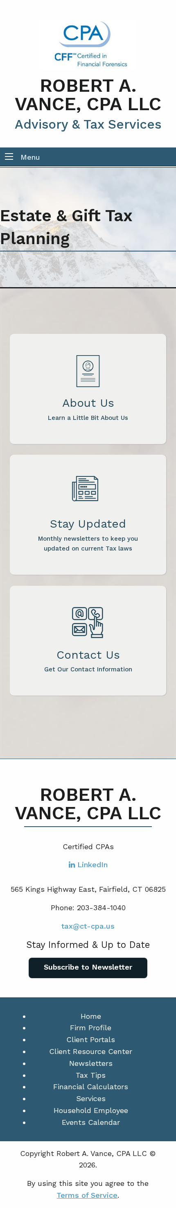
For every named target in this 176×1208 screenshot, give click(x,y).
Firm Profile (90, 1027)
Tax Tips (91, 1075)
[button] (9, 157)
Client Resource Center (90, 1051)
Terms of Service (86, 1195)
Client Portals (90, 1039)
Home (91, 1016)
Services (91, 1098)
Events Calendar (91, 1122)
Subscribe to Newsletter (88, 967)
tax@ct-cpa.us (88, 926)
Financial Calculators (90, 1086)
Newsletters (91, 1063)
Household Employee (91, 1110)
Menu (30, 157)
